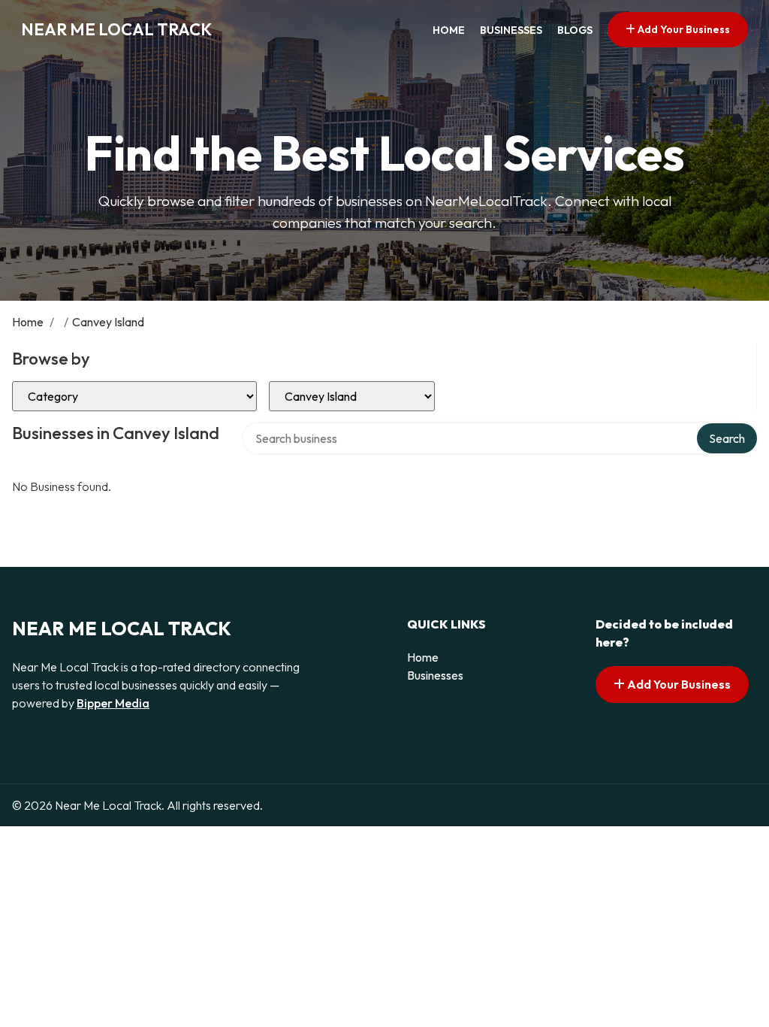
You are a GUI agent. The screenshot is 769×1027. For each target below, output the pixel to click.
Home (449, 30)
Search (727, 438)
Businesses (511, 30)
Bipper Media (113, 702)
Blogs (575, 30)
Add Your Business (682, 29)
